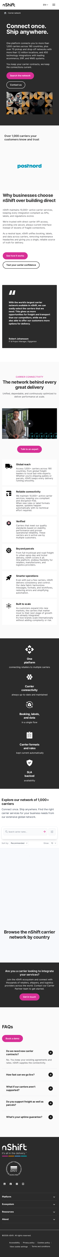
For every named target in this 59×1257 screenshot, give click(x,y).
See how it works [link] (15, 255)
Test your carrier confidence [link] (21, 265)
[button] (29, 1052)
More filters (52, 831)
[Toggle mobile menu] (53, 5)
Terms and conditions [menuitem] (41, 1246)
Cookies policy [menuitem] (43, 1243)
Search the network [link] (20, 75)
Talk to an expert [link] (29, 449)
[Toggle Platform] (29, 1196)
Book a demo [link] (12, 1038)
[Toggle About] (29, 1219)
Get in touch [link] (29, 996)
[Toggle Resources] (29, 1211)
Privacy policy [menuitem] (28, 1243)
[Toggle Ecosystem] (29, 1204)
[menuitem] (19, 1246)
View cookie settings (19, 1246)
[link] (14, 1150)
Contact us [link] (16, 84)
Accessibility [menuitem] (14, 1243)
